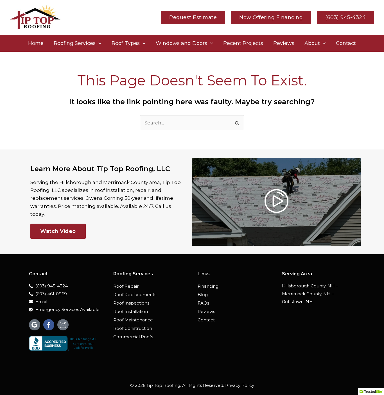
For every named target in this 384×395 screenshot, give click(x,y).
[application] (98, 43)
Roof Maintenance (133, 320)
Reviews (206, 311)
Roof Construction (132, 328)
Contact (206, 320)
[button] (193, 17)
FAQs (203, 303)
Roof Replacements (134, 294)
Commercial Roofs (133, 336)
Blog (203, 294)
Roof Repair (126, 286)
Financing (208, 286)
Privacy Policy (239, 385)
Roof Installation (130, 311)
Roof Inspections (131, 303)
